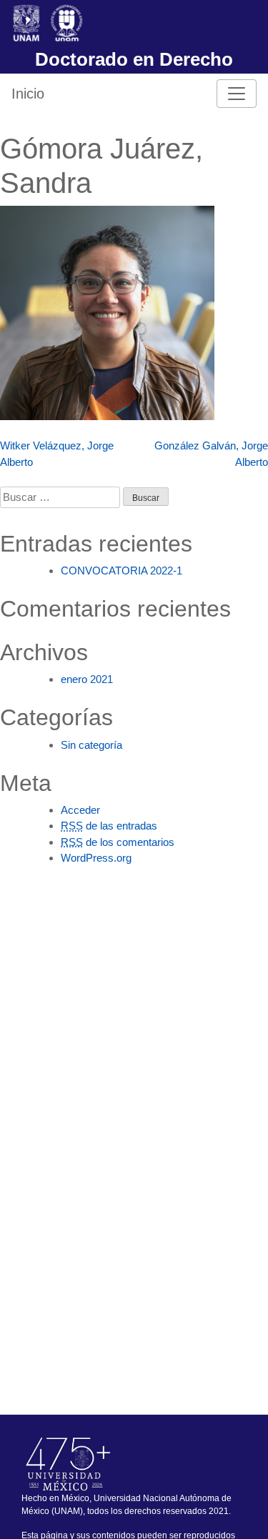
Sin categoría (91, 745)
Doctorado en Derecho (134, 59)
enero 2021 (87, 679)
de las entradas (109, 826)
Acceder (80, 810)
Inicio (27, 93)
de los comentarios (117, 842)
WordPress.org (96, 858)
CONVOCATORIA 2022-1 (121, 570)
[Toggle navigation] (237, 93)
